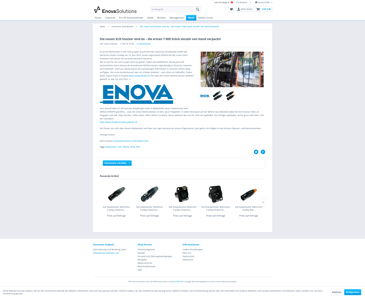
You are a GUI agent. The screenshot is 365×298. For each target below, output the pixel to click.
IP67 (138, 147)
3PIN (132, 147)
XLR (119, 147)
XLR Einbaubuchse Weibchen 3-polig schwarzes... (182, 208)
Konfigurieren (352, 292)
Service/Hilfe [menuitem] (263, 2)
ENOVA (125, 147)
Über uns (186, 252)
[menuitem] (175, 9)
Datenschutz (188, 256)
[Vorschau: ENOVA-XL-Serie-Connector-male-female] (217, 95)
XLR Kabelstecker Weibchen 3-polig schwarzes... (149, 208)
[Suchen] (198, 9)
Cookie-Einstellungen (192, 249)
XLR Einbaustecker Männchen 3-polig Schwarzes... (215, 208)
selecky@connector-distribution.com (130, 141)
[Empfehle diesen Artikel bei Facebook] (263, 152)
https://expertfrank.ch (139, 75)
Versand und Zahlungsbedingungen (155, 256)
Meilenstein (111, 147)
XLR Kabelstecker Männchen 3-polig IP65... (248, 208)
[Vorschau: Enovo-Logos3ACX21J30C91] (204, 95)
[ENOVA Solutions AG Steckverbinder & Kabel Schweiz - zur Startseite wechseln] (115, 10)
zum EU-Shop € (221, 2)
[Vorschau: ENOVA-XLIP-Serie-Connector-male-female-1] (230, 95)
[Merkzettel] (231, 9)
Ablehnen (336, 292)
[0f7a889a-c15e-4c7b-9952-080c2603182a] (232, 69)
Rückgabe (142, 259)
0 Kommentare (144, 43)
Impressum (187, 259)
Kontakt (141, 252)
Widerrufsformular (147, 266)
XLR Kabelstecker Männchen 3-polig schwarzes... (116, 208)
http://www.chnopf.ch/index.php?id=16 (118, 122)
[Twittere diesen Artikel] (257, 152)
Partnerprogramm (146, 249)
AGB (140, 269)
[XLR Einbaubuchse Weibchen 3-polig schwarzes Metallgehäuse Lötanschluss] (182, 194)
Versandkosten (178, 281)
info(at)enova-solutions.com (106, 252)
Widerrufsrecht (145, 263)
